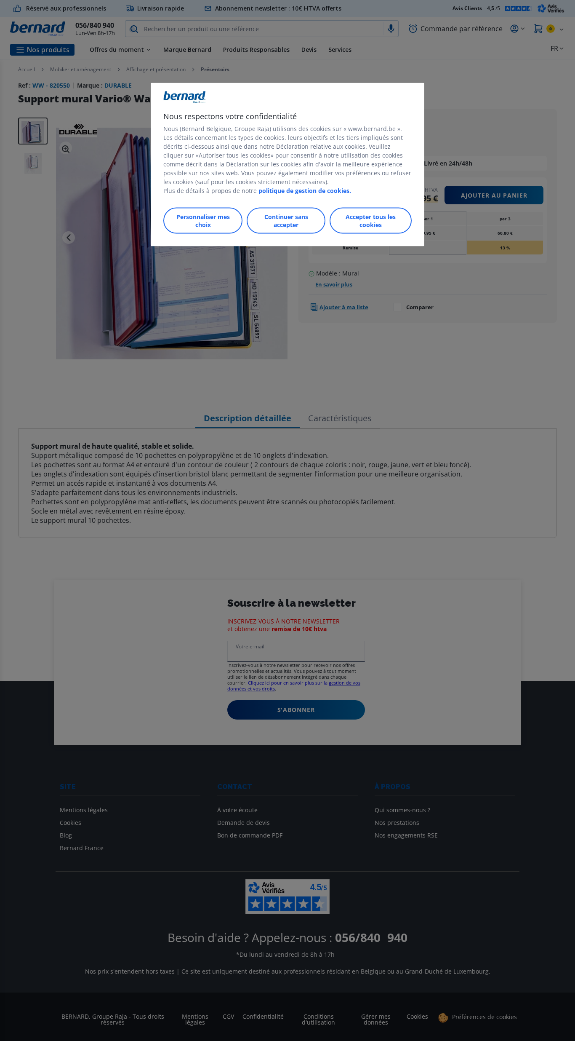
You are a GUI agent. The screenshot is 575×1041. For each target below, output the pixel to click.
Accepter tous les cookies (371, 221)
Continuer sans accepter (286, 221)
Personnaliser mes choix (203, 221)
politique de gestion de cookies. (304, 191)
